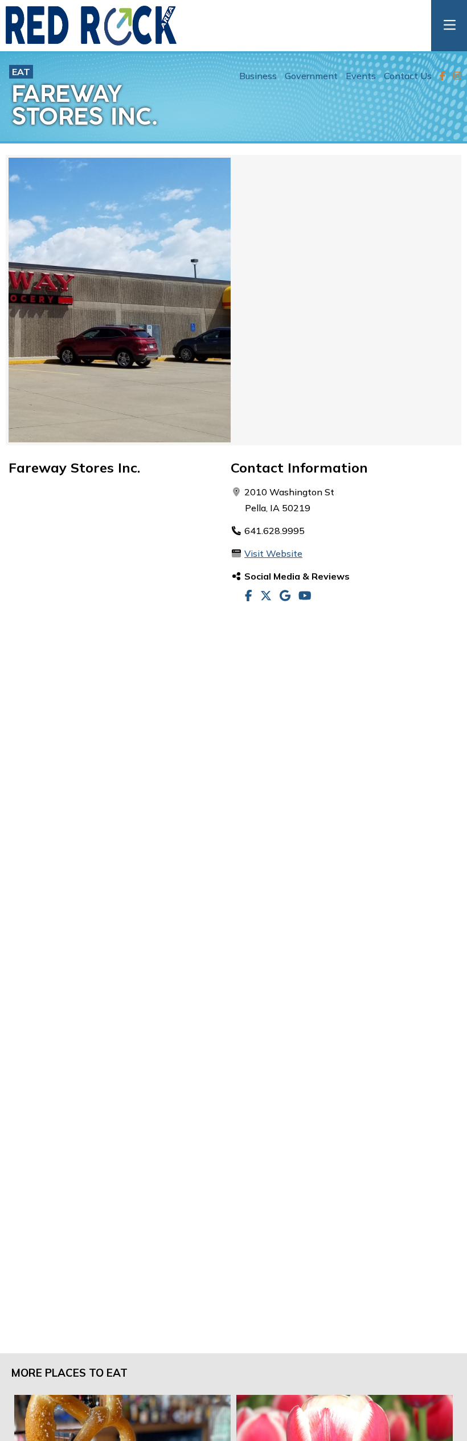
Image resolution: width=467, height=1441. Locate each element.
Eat (21, 71)
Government (311, 75)
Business (258, 75)
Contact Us (408, 75)
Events (361, 75)
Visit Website (273, 553)
